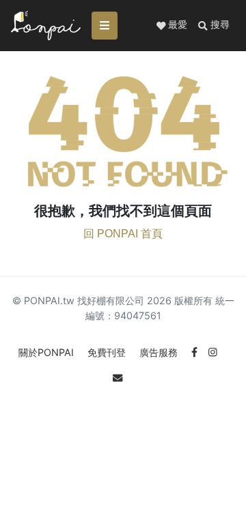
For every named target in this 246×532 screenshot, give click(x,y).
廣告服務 (159, 352)
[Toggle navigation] (105, 26)
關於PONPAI (47, 352)
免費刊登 (107, 352)
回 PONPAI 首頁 (123, 233)
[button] (214, 25)
